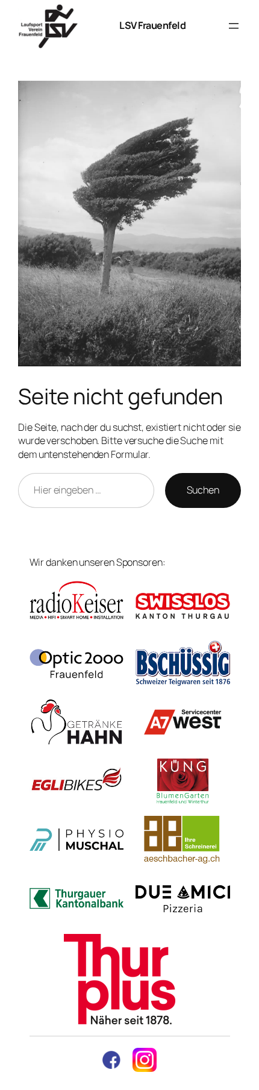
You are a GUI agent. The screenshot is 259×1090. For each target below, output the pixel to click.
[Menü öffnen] (233, 26)
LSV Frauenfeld (152, 25)
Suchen (203, 489)
